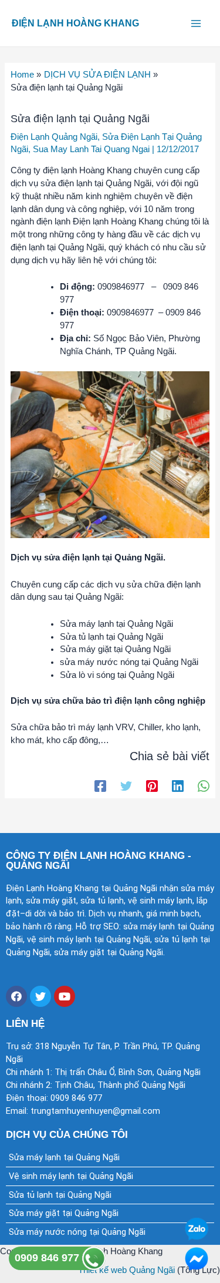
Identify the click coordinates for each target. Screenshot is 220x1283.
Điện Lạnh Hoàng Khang (75, 23)
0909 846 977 (48, 1258)
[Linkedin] (178, 786)
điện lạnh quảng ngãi (54, 137)
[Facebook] (100, 786)
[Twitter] (126, 786)
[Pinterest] (152, 786)
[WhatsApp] (203, 786)
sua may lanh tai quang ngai (91, 149)
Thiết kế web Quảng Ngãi (126, 1270)
